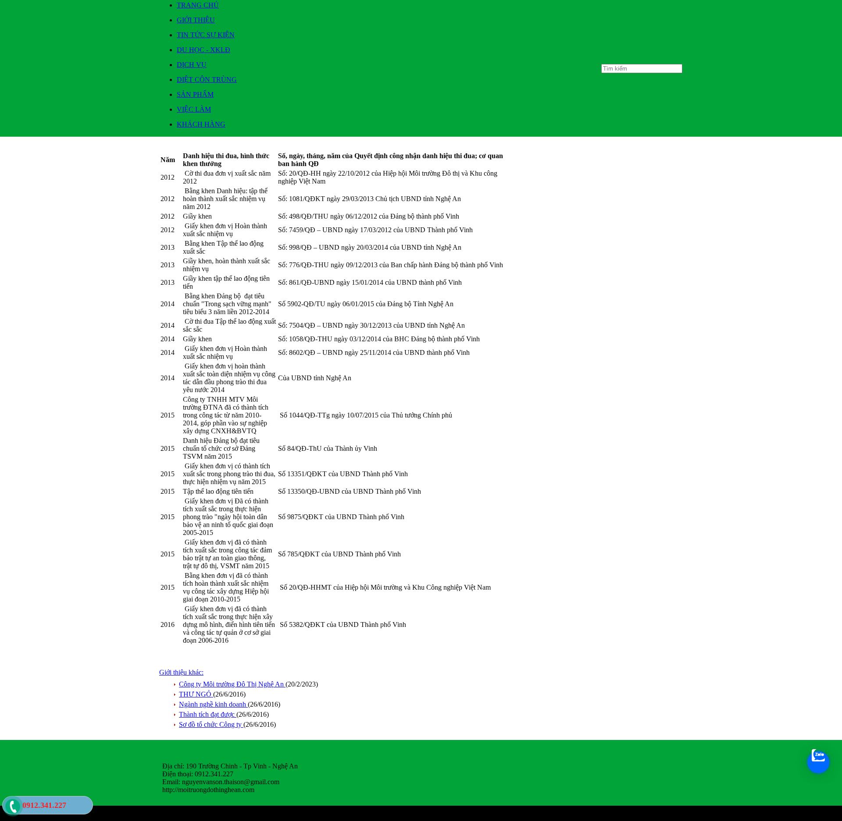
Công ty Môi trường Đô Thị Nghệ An (232, 684)
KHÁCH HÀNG (201, 124)
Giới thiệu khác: (181, 672)
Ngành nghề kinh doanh (213, 704)
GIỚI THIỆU (196, 20)
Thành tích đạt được (207, 714)
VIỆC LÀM (194, 109)
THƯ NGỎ (196, 694)
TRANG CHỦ (198, 5)
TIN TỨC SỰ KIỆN (206, 35)
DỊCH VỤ (192, 64)
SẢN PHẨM (195, 94)
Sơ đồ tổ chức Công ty (211, 724)
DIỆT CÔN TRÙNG (207, 79)
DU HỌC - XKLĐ (203, 49)
